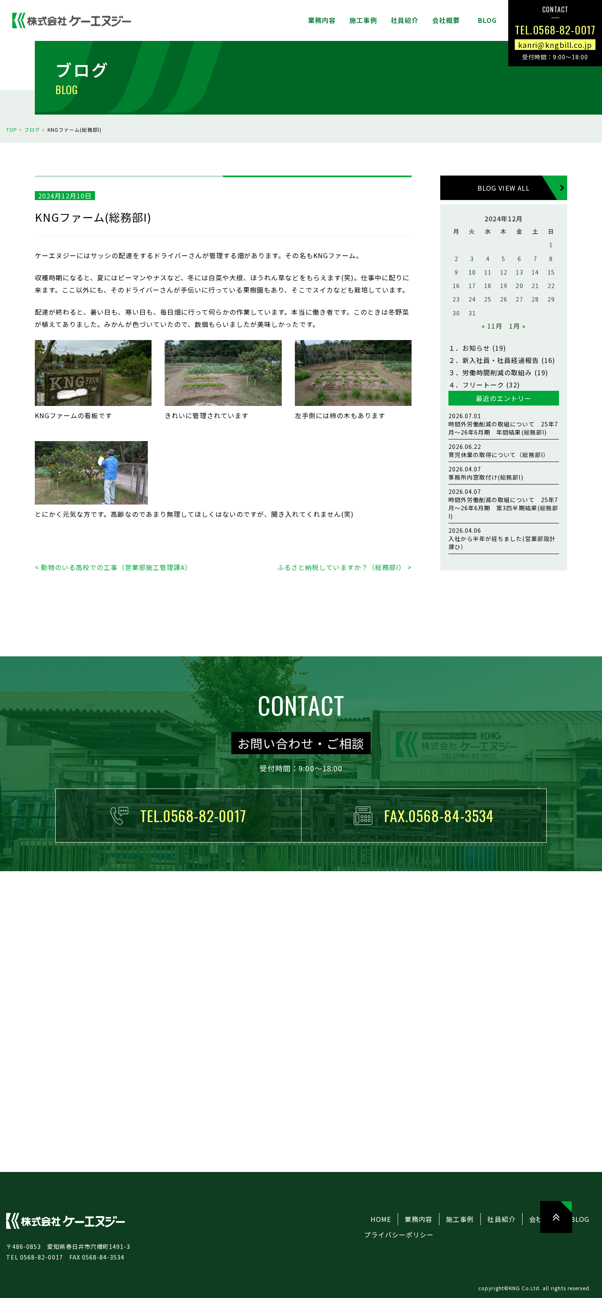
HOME (381, 1219)
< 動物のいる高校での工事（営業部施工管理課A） (113, 567)
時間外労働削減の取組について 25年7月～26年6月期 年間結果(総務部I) (503, 424)
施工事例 (460, 1219)
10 (472, 272)
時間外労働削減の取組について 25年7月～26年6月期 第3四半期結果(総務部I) (503, 503)
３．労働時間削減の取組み (490, 372)
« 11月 (492, 326)
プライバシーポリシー (399, 1234)
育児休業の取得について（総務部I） (498, 450)
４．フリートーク (476, 385)
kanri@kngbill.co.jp (555, 44)
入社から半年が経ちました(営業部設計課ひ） (502, 538)
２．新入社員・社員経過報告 (493, 360)
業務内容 (418, 1219)
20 (519, 286)
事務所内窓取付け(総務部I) (485, 473)
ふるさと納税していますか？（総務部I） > (344, 567)
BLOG (579, 1219)
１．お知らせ (469, 348)
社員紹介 (501, 1219)
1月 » (517, 326)
